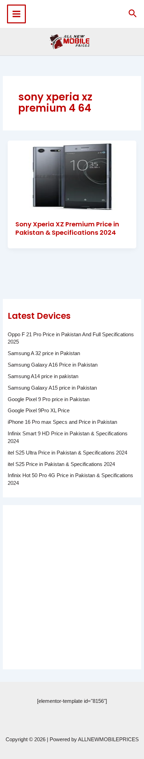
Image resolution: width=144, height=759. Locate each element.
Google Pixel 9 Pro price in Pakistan (48, 399)
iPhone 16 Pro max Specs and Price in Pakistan (62, 422)
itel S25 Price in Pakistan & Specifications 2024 (61, 464)
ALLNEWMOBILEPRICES (108, 739)
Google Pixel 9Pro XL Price (39, 410)
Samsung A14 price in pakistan (43, 376)
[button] (132, 14)
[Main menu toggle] (16, 14)
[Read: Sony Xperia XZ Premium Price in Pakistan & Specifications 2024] (72, 176)
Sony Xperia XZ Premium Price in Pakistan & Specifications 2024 (67, 228)
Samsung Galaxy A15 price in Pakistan (52, 388)
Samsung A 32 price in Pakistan (44, 353)
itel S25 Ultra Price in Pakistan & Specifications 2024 (67, 453)
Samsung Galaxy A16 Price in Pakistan (53, 365)
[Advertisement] (72, 587)
